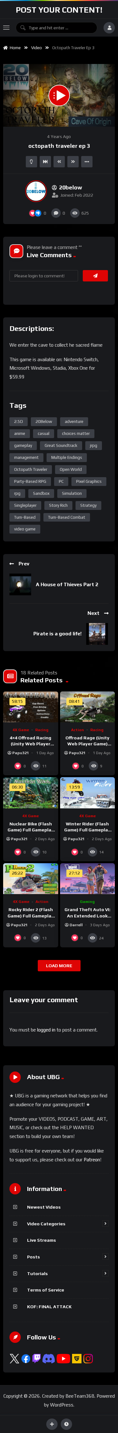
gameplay (23, 445)
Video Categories (46, 1223)
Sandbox (41, 493)
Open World (71, 469)
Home (14, 47)
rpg (17, 493)
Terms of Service (45, 1289)
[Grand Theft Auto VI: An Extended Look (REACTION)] (87, 878)
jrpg (93, 445)
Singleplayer (25, 505)
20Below (44, 421)
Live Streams (41, 1240)
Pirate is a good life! (57, 634)
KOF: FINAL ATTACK (49, 1306)
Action (77, 730)
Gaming (87, 901)
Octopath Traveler (30, 469)
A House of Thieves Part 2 (67, 584)
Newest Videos (44, 1207)
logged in (46, 1029)
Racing (41, 730)
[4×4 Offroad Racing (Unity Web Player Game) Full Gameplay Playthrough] (30, 706)
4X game (21, 730)
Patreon (92, 1159)
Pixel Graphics (89, 481)
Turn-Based (25, 517)
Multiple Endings (66, 457)
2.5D (18, 421)
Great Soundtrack (61, 445)
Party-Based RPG (30, 481)
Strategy (88, 505)
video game (25, 529)
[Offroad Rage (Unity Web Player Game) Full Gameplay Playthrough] (87, 706)
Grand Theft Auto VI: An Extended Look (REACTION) (87, 915)
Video (36, 47)
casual (43, 433)
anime (19, 433)
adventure (74, 421)
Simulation (72, 493)
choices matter (76, 433)
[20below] (36, 191)
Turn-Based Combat (66, 517)
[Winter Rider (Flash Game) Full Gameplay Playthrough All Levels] (87, 792)
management (26, 457)
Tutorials (37, 1273)
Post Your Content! (59, 9)
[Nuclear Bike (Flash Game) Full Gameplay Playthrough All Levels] (30, 792)
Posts (33, 1256)
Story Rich (58, 505)
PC (61, 481)
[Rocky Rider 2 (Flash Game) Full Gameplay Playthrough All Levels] (30, 878)
